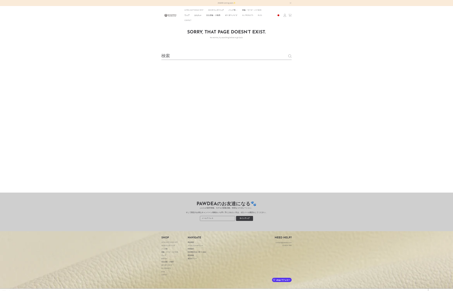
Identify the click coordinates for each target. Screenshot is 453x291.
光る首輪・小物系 (167, 262)
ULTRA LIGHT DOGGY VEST (169, 242)
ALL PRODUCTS (166, 268)
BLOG (163, 272)
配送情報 (191, 255)
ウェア (163, 255)
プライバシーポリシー (195, 246)
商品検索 (191, 242)
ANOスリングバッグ (168, 246)
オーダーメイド (166, 265)
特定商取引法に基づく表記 (197, 252)
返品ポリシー (192, 258)
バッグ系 (232, 10)
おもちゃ (164, 258)
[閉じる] (290, 3)
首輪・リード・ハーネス (169, 252)
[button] (290, 15)
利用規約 (191, 249)
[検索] (290, 56)
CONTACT (164, 275)
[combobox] (226, 56)
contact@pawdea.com (284, 242)
